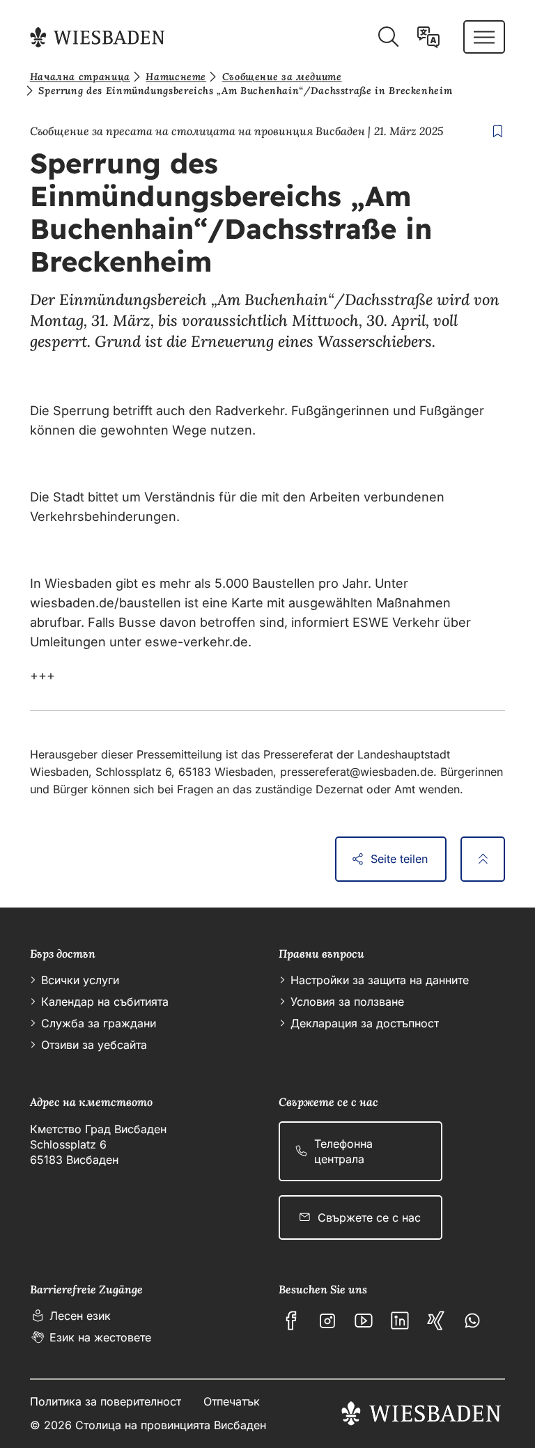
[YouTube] (363, 1320)
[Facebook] (291, 1320)
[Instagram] (327, 1320)
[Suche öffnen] (388, 37)
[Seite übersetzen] (428, 37)
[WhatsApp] (472, 1320)
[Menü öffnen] (484, 37)
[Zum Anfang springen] (482, 858)
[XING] (436, 1320)
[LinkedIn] (399, 1320)
